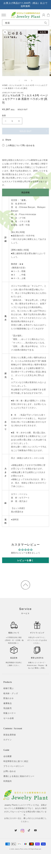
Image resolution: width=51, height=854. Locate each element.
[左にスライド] (19, 80)
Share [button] (8, 139)
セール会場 (8, 718)
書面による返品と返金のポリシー (18, 776)
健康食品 (7, 703)
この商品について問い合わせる (20, 145)
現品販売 (7, 708)
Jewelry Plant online (21, 849)
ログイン (7, 739)
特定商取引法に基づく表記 (15, 761)
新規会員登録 (9, 734)
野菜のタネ (8, 698)
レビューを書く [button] (25, 560)
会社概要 (7, 756)
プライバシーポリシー (13, 766)
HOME (5, 85)
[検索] (45, 23)
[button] (3, 15)
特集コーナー (9, 713)
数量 (4, 115)
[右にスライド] (32, 80)
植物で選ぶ (8, 688)
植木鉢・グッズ (10, 693)
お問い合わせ (9, 771)
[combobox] (25, 22)
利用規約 (7, 781)
